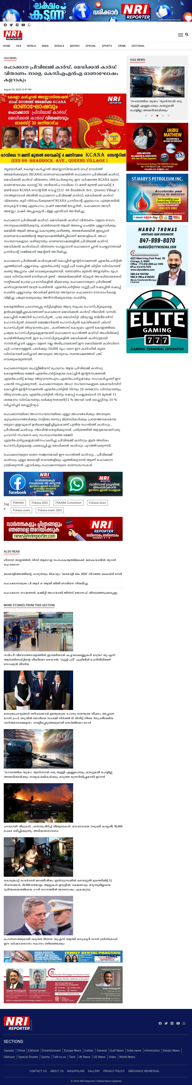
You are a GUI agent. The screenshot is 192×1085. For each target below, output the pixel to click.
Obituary (9, 1057)
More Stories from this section (29, 605)
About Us (57, 1071)
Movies (75, 45)
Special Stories (28, 1057)
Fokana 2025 (40, 502)
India (45, 45)
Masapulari (75, 1071)
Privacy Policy (114, 1071)
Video (112, 1057)
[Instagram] (17, 25)
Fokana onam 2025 (50, 510)
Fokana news (97, 502)
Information (152, 1050)
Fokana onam (21, 510)
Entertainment (51, 1050)
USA (18, 45)
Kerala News (171, 1050)
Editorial (138, 45)
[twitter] (11, 25)
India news (134, 1050)
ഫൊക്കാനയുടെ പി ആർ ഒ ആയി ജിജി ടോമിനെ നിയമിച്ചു (46, 583)
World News (127, 1057)
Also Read (12, 551)
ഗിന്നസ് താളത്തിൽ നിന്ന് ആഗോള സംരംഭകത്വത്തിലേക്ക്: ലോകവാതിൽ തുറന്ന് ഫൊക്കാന (60, 563)
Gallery (89, 1050)
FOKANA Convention (68, 502)
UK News (84, 1057)
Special (91, 45)
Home (6, 45)
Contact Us (38, 1071)
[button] (146, 115)
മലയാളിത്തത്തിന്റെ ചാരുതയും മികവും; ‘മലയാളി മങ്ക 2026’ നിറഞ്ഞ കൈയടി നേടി (63, 574)
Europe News (72, 1050)
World (31, 45)
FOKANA (18, 502)
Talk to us (59, 1057)
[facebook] (5, 25)
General (102, 1050)
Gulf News (117, 1050)
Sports (107, 45)
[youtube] (23, 25)
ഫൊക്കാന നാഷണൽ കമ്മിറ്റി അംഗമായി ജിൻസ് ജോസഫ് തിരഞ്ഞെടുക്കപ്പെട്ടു (60, 593)
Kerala (59, 45)
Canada (9, 1050)
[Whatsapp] (29, 25)
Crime (122, 45)
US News (99, 1057)
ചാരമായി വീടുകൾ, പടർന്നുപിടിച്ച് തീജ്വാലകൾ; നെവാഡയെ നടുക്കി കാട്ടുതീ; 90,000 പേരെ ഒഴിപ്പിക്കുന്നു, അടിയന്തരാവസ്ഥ (63, 829)
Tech (72, 1057)
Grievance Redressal (144, 1071)
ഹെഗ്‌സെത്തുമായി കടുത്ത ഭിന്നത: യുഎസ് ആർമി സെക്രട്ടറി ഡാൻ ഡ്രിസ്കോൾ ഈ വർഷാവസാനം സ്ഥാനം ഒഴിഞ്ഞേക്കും (60, 942)
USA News (10, 58)
